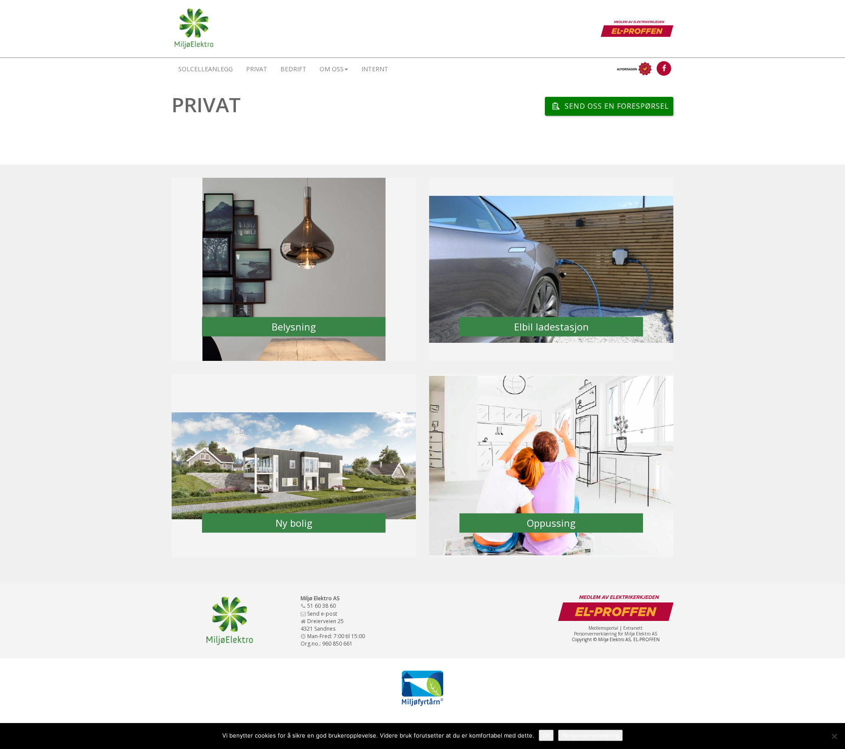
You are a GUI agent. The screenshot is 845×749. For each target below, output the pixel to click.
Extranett (633, 628)
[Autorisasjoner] (633, 69)
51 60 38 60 (321, 605)
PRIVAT (256, 69)
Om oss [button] (332, 69)
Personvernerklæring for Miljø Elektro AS (615, 634)
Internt (374, 69)
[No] (834, 736)
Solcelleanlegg (205, 69)
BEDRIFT (293, 69)
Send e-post (322, 613)
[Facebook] (664, 68)
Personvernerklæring (590, 735)
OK (546, 735)
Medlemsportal (603, 628)
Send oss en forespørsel (617, 106)
